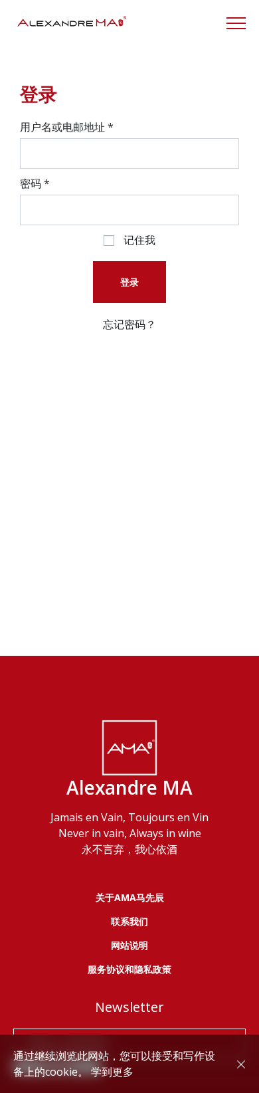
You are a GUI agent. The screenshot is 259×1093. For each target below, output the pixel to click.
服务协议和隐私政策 (129, 969)
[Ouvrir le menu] (236, 23)
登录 (129, 282)
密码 (35, 183)
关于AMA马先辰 (130, 897)
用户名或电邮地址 (67, 127)
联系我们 (129, 921)
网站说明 (129, 945)
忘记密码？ (129, 324)
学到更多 (112, 1071)
